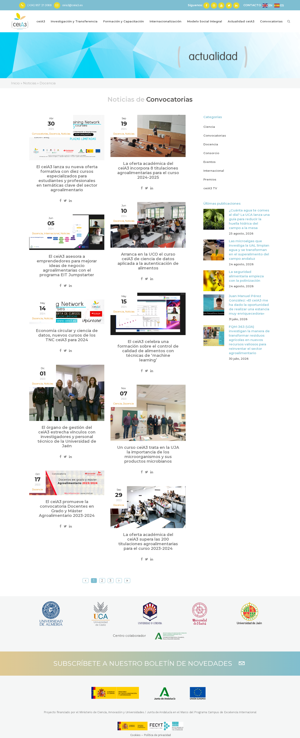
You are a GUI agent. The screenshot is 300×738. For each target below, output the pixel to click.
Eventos (209, 162)
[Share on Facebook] (60, 200)
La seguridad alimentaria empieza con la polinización (246, 276)
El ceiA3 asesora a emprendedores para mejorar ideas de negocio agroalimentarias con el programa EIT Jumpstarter (67, 265)
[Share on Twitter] (65, 200)
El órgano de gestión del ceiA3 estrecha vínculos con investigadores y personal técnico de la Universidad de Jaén (67, 436)
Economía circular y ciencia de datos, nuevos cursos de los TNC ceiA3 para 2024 (67, 335)
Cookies (135, 735)
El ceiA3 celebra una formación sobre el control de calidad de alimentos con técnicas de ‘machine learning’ (148, 351)
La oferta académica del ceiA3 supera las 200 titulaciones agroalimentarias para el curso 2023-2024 (148, 541)
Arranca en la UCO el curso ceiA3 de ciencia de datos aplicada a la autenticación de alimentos (148, 261)
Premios (209, 179)
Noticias (65, 133)
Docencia (128, 403)
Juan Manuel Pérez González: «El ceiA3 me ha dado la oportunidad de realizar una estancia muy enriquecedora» (249, 305)
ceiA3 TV (210, 188)
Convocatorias (214, 135)
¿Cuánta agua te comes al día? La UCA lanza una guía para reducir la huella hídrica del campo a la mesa (249, 219)
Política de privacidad (157, 735)
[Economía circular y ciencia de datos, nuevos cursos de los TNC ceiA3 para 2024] (66, 312)
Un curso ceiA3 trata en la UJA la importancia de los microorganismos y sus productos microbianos (148, 454)
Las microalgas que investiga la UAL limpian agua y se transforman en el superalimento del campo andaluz (249, 250)
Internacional (213, 170)
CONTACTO (252, 5)
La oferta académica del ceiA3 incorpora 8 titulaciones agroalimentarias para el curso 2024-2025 (148, 170)
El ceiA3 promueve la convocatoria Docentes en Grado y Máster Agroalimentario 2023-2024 (67, 508)
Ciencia (209, 126)
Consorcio (211, 153)
